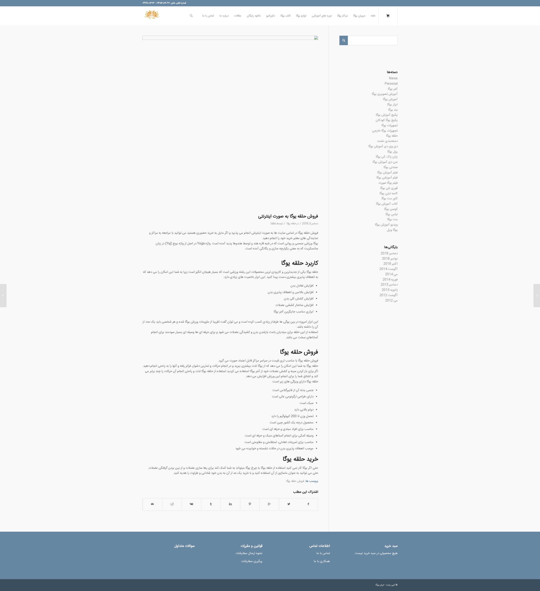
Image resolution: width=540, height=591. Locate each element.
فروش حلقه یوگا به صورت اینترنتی (288, 216)
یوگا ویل (392, 230)
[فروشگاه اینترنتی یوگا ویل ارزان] (536, 295)
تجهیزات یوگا (389, 125)
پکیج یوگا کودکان (387, 120)
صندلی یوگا (390, 167)
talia (273, 223)
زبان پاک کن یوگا (387, 156)
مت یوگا (392, 219)
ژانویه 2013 (390, 290)
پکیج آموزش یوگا (387, 115)
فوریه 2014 (390, 279)
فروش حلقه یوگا (295, 481)
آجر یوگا (393, 89)
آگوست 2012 (388, 295)
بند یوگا (393, 110)
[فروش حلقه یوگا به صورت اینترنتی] (230, 124)
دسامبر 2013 (389, 284)
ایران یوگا (379, 585)
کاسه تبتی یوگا (388, 193)
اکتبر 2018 (390, 263)
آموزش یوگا (390, 99)
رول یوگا (392, 151)
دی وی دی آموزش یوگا (383, 146)
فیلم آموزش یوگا (387, 172)
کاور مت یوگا (389, 198)
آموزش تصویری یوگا (385, 94)
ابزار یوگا (392, 104)
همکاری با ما (322, 561)
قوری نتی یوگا (389, 188)
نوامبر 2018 (390, 258)
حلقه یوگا (291, 223)
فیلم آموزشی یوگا (387, 177)
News (393, 78)
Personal (391, 83)
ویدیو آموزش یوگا (386, 224)
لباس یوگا (391, 214)
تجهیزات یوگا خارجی (385, 130)
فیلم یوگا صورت (388, 183)
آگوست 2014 (388, 269)
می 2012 (391, 300)
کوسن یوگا (391, 209)
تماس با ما (323, 553)
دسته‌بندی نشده (387, 141)
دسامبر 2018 (389, 253)
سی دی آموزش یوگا (385, 162)
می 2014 (391, 274)
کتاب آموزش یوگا (387, 204)
